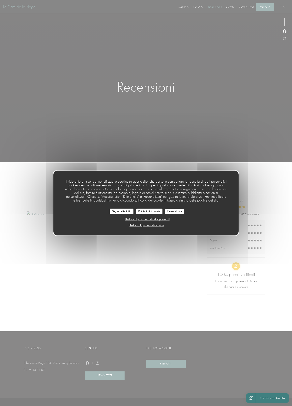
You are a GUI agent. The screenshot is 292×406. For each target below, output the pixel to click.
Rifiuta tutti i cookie (149, 211)
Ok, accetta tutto (121, 211)
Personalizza (174, 211)
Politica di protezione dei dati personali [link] (147, 219)
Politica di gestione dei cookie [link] (147, 225)
